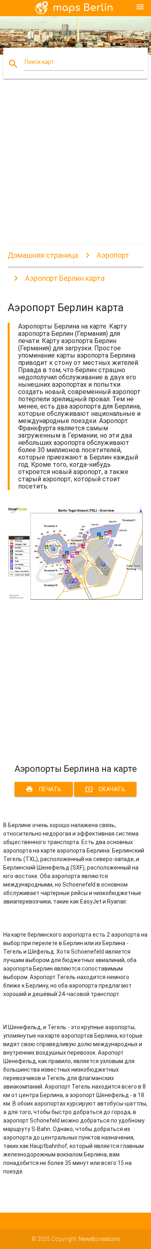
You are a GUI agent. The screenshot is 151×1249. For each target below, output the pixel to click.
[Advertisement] (75, 168)
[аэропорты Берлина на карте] (76, 598)
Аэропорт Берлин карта (65, 278)
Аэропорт (113, 255)
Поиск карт (39, 62)
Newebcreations (99, 1239)
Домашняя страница (43, 255)
